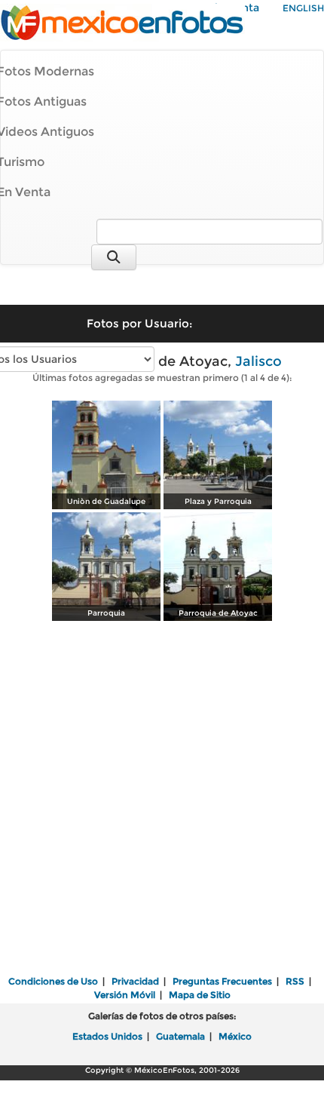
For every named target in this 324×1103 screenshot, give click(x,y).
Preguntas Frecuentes (222, 981)
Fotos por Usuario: (139, 323)
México (235, 1036)
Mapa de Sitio (200, 994)
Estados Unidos (107, 1036)
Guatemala (180, 1036)
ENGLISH (303, 8)
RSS (295, 981)
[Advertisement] (162, 800)
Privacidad (135, 981)
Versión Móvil (124, 994)
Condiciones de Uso (53, 981)
